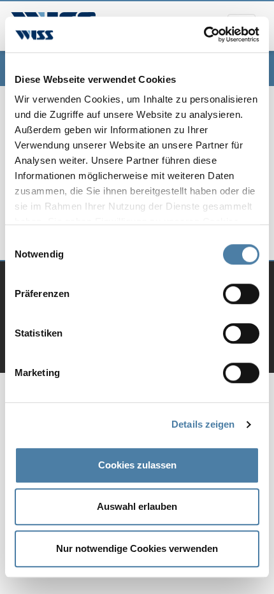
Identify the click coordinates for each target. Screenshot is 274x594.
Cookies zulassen (137, 465)
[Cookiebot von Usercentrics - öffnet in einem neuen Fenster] (203, 34)
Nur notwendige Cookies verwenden (137, 548)
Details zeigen (202, 424)
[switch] (241, 294)
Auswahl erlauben (137, 506)
